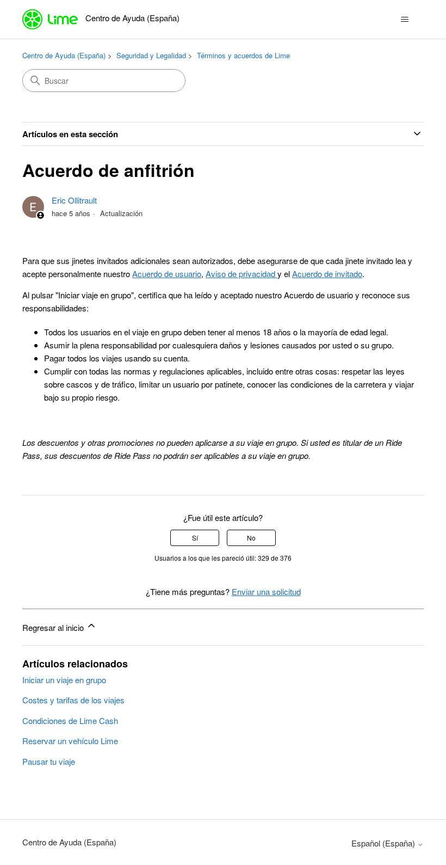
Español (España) (384, 843)
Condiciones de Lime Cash (70, 720)
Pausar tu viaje (48, 761)
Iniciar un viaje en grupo (64, 679)
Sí (195, 537)
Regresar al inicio (54, 627)
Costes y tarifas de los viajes (73, 700)
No (251, 537)
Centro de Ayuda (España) (64, 55)
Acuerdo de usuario (166, 273)
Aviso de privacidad (241, 273)
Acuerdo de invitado (327, 273)
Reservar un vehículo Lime (70, 740)
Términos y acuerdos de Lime (243, 55)
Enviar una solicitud (266, 591)
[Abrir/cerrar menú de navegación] (404, 19)
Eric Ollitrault (74, 200)
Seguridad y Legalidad (151, 55)
